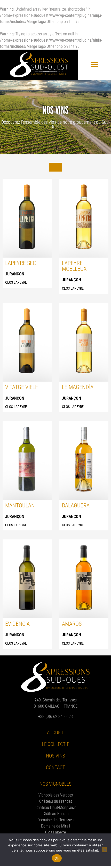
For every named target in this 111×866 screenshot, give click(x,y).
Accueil (55, 733)
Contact (55, 767)
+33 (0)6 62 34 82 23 (55, 716)
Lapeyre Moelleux (74, 266)
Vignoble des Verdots (55, 795)
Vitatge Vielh (22, 387)
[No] (104, 849)
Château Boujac (55, 813)
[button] (94, 64)
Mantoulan (20, 505)
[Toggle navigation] (55, 167)
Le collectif (55, 744)
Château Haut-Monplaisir (55, 807)
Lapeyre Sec (20, 263)
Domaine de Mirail (55, 826)
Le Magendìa (77, 387)
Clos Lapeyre (55, 832)
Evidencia (17, 623)
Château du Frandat (55, 801)
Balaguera (76, 505)
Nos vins (55, 756)
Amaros (72, 623)
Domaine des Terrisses (55, 819)
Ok (56, 858)
